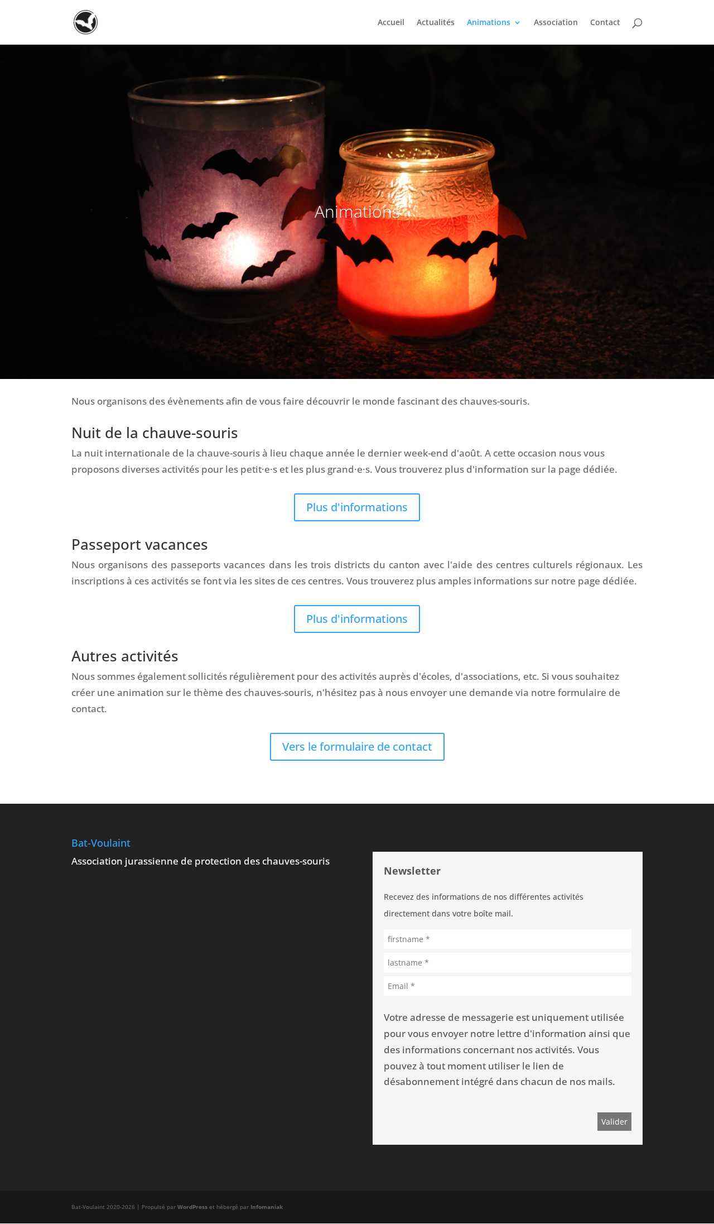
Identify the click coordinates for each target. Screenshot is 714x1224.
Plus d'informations (357, 507)
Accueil (391, 22)
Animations (488, 22)
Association (556, 22)
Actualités (436, 22)
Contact (605, 22)
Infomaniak (266, 1207)
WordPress (192, 1207)
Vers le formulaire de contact (357, 746)
